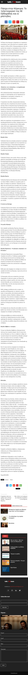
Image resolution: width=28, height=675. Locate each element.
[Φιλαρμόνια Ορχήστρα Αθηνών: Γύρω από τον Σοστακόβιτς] (4, 511)
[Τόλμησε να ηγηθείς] (5, 555)
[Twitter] (19, 590)
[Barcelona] (4, 524)
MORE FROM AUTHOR (17, 505)
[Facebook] (8, 590)
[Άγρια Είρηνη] (5, 569)
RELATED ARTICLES (6, 505)
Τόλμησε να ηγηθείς (15, 553)
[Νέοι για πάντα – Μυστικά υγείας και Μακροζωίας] (5, 541)
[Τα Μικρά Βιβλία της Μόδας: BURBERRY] (5, 548)
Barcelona (11, 523)
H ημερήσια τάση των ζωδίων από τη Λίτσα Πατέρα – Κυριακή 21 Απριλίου (6, 498)
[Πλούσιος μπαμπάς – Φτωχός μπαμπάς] (5, 562)
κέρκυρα (6, 479)
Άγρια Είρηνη (13, 567)
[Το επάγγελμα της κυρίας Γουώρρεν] (4, 518)
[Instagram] (12, 590)
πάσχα (11, 479)
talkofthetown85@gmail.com (16, 586)
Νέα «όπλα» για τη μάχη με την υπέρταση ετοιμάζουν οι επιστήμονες (21, 498)
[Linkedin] (16, 590)
